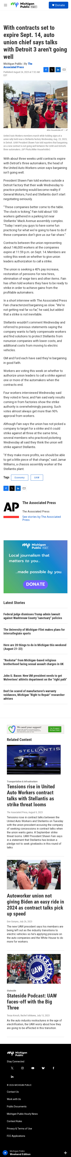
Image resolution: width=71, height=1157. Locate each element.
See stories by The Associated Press (41, 518)
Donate (60, 5)
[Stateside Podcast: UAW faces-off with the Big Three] (34, 969)
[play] (5, 1152)
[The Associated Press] (11, 508)
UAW (36, 477)
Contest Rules (14, 1121)
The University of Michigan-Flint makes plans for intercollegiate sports (34, 631)
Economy (20, 477)
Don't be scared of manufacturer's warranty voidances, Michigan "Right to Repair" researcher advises (34, 694)
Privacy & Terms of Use (19, 1128)
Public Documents (17, 1106)
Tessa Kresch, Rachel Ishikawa (21, 1015)
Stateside (11, 990)
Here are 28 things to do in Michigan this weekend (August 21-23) (34, 647)
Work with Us (14, 1099)
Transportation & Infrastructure (22, 781)
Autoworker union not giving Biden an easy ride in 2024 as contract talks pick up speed (35, 905)
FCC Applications (16, 1136)
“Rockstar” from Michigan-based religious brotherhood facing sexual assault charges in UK (33, 662)
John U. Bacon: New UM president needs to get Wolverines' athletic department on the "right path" (35, 677)
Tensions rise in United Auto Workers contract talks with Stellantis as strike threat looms (31, 795)
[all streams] (66, 1152)
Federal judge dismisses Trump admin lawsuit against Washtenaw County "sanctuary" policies (32, 616)
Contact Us (13, 1092)
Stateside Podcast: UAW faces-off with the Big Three (32, 1002)
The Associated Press (17, 65)
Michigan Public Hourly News (22, 1114)
